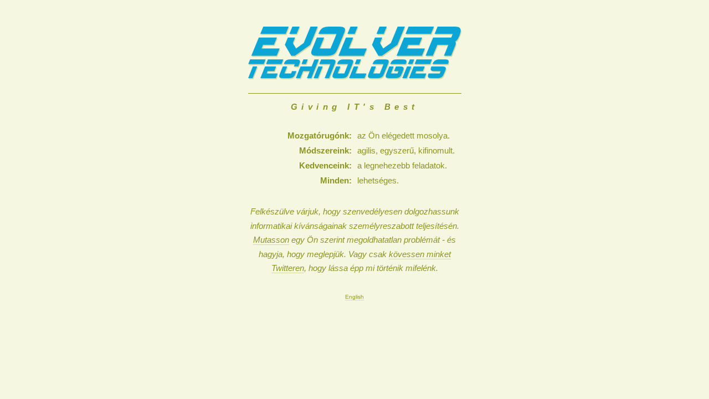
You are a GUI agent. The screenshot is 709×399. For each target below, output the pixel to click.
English (354, 297)
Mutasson (271, 239)
